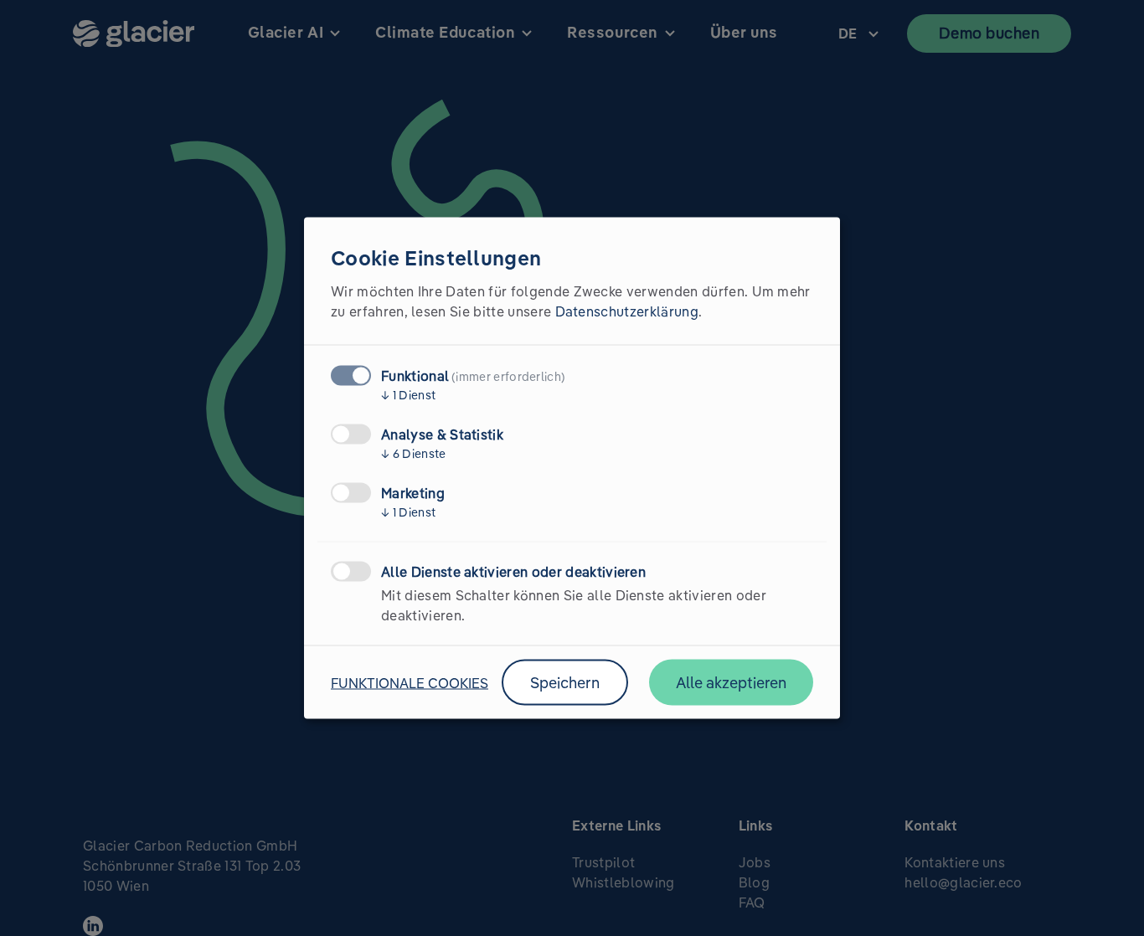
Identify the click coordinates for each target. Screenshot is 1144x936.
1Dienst (408, 395)
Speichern (565, 682)
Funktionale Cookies (409, 682)
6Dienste (413, 453)
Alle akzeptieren (731, 682)
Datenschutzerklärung (626, 311)
